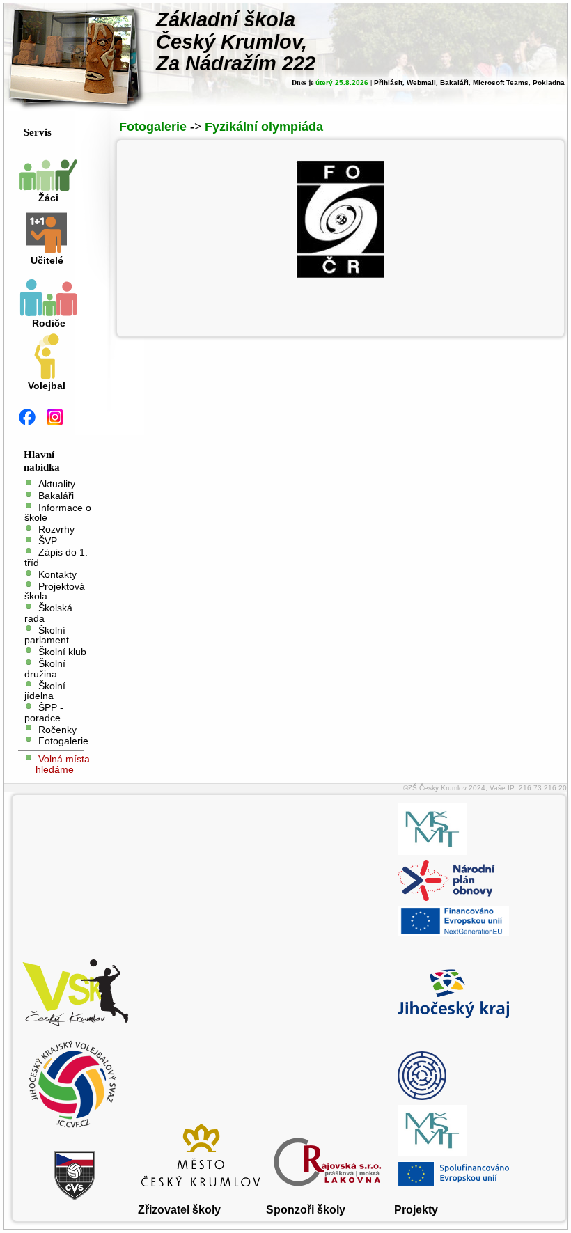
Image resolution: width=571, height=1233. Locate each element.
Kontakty (57, 575)
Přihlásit (388, 82)
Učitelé (47, 261)
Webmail (421, 82)
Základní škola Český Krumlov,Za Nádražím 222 (235, 41)
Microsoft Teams (501, 82)
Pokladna (549, 82)
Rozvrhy (56, 529)
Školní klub (62, 652)
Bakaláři (454, 82)
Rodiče (48, 323)
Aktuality (56, 484)
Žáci (48, 198)
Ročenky (57, 729)
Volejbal (46, 386)
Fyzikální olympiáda (264, 127)
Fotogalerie (63, 741)
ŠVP (47, 540)
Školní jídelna (44, 690)
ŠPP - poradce (43, 712)
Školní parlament (46, 635)
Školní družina (44, 669)
